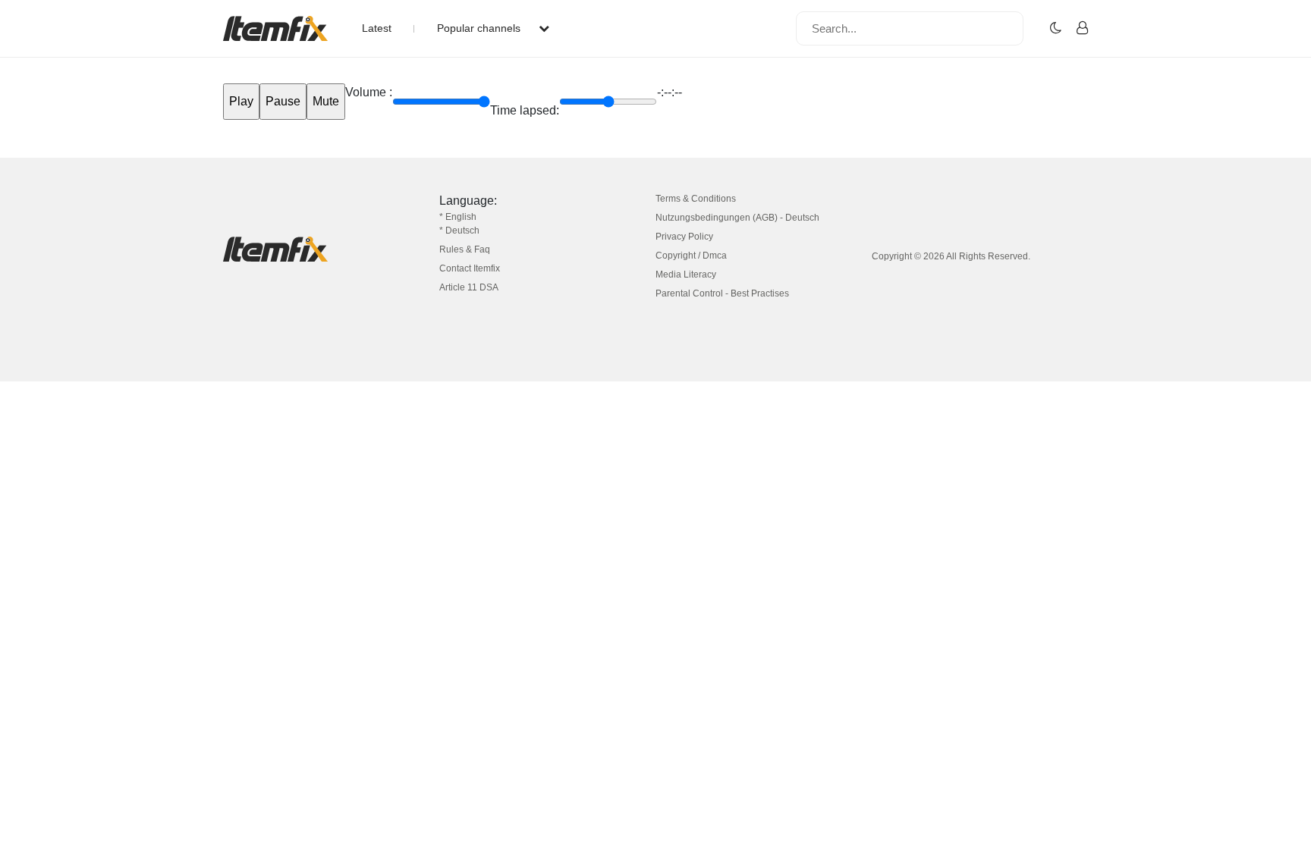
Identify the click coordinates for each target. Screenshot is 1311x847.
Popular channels (480, 28)
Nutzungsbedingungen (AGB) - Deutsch (737, 217)
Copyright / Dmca (691, 255)
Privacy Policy (684, 236)
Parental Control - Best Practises (722, 293)
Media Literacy (686, 274)
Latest (376, 28)
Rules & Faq (464, 249)
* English (457, 217)
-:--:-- (669, 92)
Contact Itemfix (469, 268)
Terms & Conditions (696, 198)
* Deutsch (459, 230)
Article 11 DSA (468, 287)
